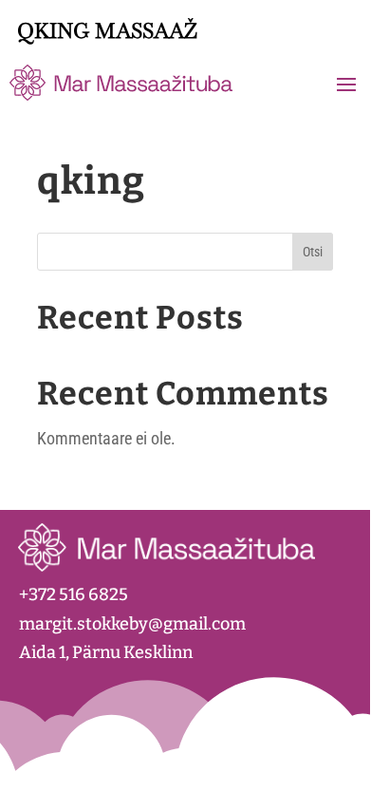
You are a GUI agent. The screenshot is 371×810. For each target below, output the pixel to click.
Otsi (313, 251)
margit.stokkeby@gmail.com (132, 623)
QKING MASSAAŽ (107, 30)
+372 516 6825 (73, 594)
